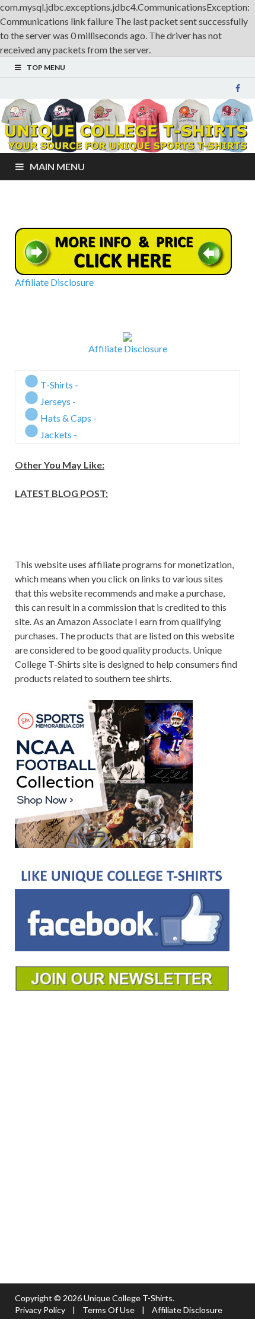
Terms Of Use (108, 1310)
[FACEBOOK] (237, 88)
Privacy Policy (40, 1310)
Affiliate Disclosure (54, 282)
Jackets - (58, 434)
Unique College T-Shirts (128, 1298)
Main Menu (57, 166)
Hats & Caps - (68, 417)
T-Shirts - (58, 384)
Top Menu (46, 67)
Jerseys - (57, 401)
